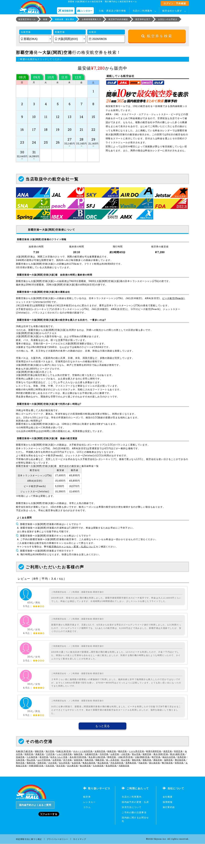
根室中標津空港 (153, 751)
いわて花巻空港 (64, 754)
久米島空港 (98, 765)
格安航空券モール (27, 19)
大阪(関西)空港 (142, 757)
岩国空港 (78, 760)
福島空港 (78, 754)
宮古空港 (60, 765)
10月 (51, 77)
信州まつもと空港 (58, 757)
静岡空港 (111, 757)
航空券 (87, 796)
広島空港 (20, 760)
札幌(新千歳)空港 (24, 751)
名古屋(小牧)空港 (97, 757)
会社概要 (168, 796)
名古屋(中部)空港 (78, 757)
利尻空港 (178, 751)
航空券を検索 (158, 36)
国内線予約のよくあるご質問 (35, 804)
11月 (65, 77)
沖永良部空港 (117, 762)
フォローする (50, 814)
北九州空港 (64, 762)
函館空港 (39, 751)
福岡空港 (168, 760)
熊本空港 (20, 762)
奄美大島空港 (88, 762)
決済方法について (131, 807)
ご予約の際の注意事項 (134, 812)
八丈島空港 (32, 757)
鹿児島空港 (180, 760)
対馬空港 (179, 762)
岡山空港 (31, 760)
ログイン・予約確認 (175, 3)
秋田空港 (29, 754)
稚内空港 (122, 751)
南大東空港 (85, 765)
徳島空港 (147, 760)
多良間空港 (111, 765)
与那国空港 (124, 765)
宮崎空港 (41, 762)
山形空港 (115, 754)
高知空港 (157, 760)
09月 (37, 77)
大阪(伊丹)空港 (125, 757)
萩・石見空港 (112, 760)
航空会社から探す (172, 10)
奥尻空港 (167, 751)
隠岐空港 (99, 760)
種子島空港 (167, 762)
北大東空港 (72, 765)
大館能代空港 (91, 754)
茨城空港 (20, 757)
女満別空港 (100, 751)
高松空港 (136, 760)
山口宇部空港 (43, 760)
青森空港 (39, 754)
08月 (22, 77)
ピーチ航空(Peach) (173, 298)
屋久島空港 (154, 762)
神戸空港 (156, 757)
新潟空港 (44, 757)
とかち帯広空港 (136, 751)
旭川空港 (50, 751)
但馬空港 (181, 757)
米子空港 (67, 760)
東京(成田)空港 (177, 754)
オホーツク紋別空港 (83, 751)
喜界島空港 (131, 762)
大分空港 (52, 762)
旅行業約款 (169, 807)
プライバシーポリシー (57, 839)
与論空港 (142, 762)
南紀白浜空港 (168, 757)
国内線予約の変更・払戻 (135, 801)
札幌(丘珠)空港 (63, 751)
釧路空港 (111, 751)
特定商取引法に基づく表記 (29, 839)
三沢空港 (50, 754)
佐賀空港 (76, 762)
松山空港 (125, 760)
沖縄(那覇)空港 (36, 765)
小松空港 (125, 754)
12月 (78, 77)
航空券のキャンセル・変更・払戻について (72, 546)
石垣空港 (50, 765)
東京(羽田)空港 (160, 754)
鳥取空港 (89, 760)
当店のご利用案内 (142, 10)
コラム (87, 807)
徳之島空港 (103, 762)
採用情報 (168, 801)
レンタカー (89, 801)
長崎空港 (31, 762)
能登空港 (147, 754)
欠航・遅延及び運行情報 (112, 10)
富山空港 (136, 754)
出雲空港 (57, 760)
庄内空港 (104, 754)
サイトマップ (79, 839)
